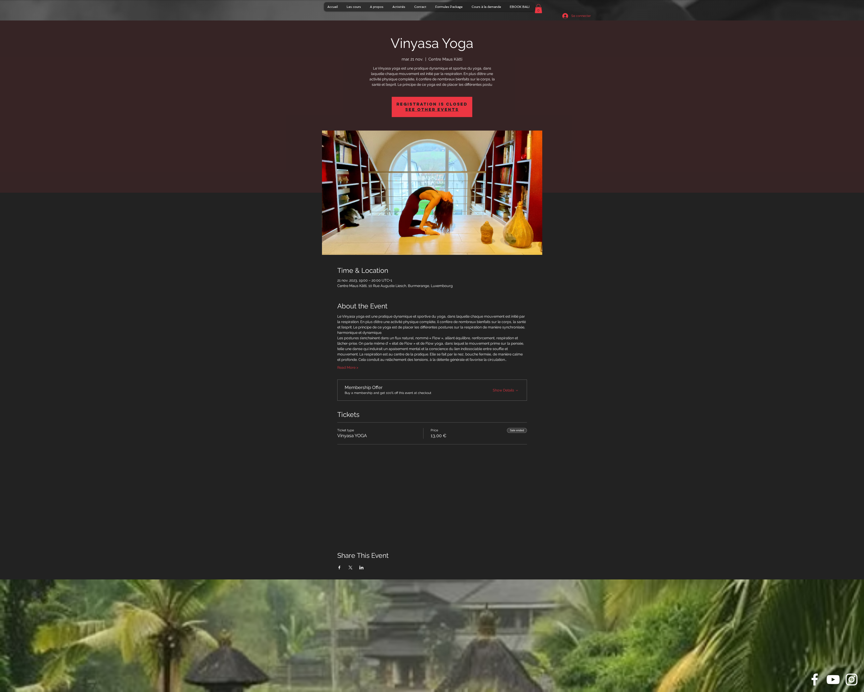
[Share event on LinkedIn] (361, 567)
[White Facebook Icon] (815, 679)
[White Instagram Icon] (852, 679)
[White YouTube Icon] (833, 679)
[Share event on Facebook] (339, 567)
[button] (538, 8)
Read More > (347, 367)
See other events (432, 109)
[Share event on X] (350, 567)
